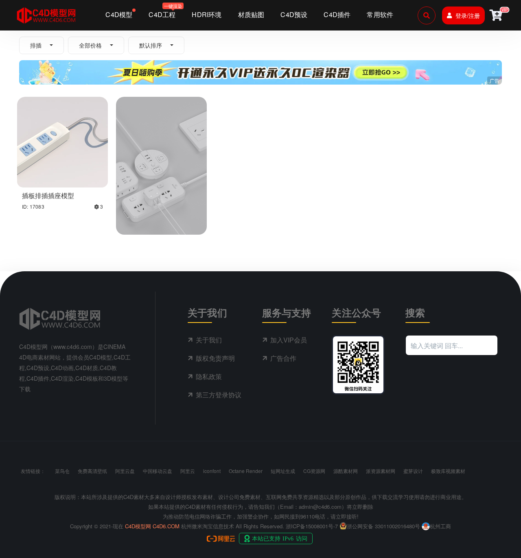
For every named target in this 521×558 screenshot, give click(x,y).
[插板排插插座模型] (62, 141)
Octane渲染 (164, 202)
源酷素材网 (345, 470)
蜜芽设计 (413, 470)
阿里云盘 (125, 470)
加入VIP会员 (288, 339)
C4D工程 (134, 202)
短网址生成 (283, 470)
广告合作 (283, 358)
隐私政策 (209, 376)
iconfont (212, 470)
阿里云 (187, 470)
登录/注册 (467, 15)
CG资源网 (314, 470)
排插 (36, 45)
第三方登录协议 (218, 394)
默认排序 (150, 45)
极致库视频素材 (448, 470)
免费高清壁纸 (92, 470)
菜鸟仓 (62, 470)
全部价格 (90, 45)
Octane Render (246, 470)
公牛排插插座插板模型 (153, 213)
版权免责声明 (215, 358)
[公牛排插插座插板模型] (161, 141)
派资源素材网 (380, 470)
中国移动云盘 (157, 470)
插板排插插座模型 (48, 195)
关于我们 (209, 339)
